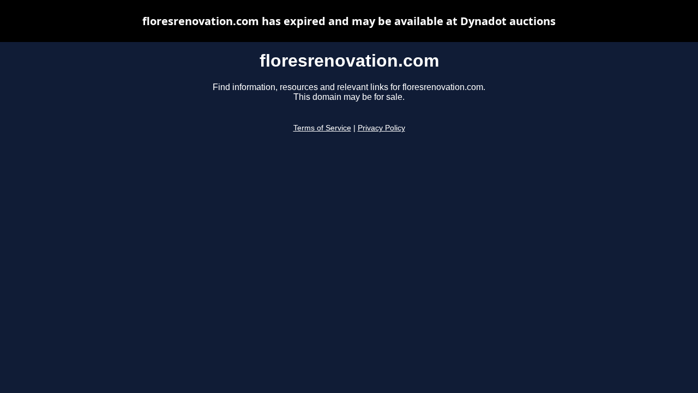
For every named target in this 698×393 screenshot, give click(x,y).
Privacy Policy (381, 128)
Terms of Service (322, 128)
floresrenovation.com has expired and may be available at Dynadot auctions (349, 21)
